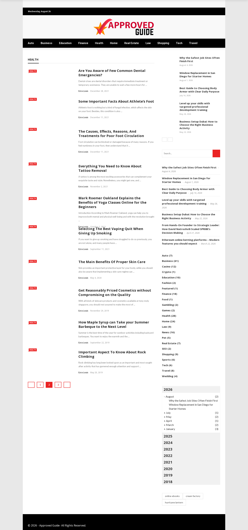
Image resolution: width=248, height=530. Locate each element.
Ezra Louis (83, 91)
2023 (168, 449)
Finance (83, 43)
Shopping (163, 43)
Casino (166, 266)
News (165, 332)
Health (99, 43)
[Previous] (164, 140)
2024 (168, 442)
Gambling (168, 304)
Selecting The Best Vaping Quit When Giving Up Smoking (110, 230)
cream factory (193, 496)
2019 (168, 475)
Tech (179, 43)
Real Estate (131, 43)
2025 (168, 436)
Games (166, 310)
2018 (168, 481)
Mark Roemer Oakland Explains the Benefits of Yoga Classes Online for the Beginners (112, 202)
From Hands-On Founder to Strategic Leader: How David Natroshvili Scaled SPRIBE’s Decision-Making (190, 228)
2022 (168, 455)
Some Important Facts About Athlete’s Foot (116, 101)
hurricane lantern (174, 502)
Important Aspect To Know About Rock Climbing (112, 354)
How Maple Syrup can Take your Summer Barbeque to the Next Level (113, 324)
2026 (168, 389)
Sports (166, 359)
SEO (164, 348)
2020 (168, 468)
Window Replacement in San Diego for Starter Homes (197, 74)
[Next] (170, 140)
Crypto (166, 272)
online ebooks (172, 496)
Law (148, 43)
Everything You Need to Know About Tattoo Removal (110, 168)
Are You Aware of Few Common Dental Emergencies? (111, 72)
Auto (31, 43)
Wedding (167, 376)
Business (46, 43)
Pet (164, 337)
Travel (193, 43)
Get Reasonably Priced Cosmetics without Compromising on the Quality (114, 292)
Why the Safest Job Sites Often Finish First (60, 3)
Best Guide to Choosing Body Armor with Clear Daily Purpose (199, 89)
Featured (168, 288)
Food (165, 299)
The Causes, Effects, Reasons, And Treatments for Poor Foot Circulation (111, 133)
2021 (168, 462)
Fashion (167, 282)
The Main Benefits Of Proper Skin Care (111, 262)
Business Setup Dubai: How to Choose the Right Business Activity (198, 125)
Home (114, 43)
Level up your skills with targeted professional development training (195, 107)
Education (65, 43)
